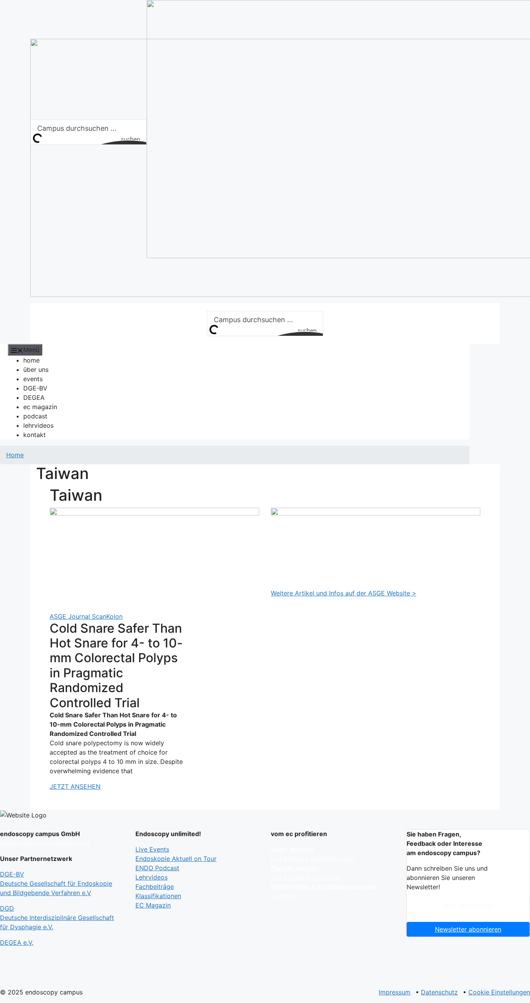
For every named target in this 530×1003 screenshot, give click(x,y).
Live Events (152, 849)
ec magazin (40, 407)
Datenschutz (439, 992)
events (33, 379)
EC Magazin (153, 905)
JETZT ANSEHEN (75, 786)
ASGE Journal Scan (78, 616)
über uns (35, 369)
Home (15, 455)
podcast (35, 416)
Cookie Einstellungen (499, 992)
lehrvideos (38, 425)
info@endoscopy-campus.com (45, 843)
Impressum (394, 992)
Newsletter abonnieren (468, 929)
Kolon (114, 616)
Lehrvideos (151, 877)
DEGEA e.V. (16, 942)
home (31, 360)
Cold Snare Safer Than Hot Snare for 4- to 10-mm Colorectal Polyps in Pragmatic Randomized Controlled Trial (116, 665)
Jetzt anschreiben (468, 905)
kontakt (34, 435)
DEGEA (34, 397)
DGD (57, 917)
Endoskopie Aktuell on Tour (176, 858)
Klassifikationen (158, 896)
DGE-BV (35, 388)
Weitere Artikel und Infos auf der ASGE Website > (343, 593)
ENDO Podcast (157, 868)
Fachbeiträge (154, 886)
